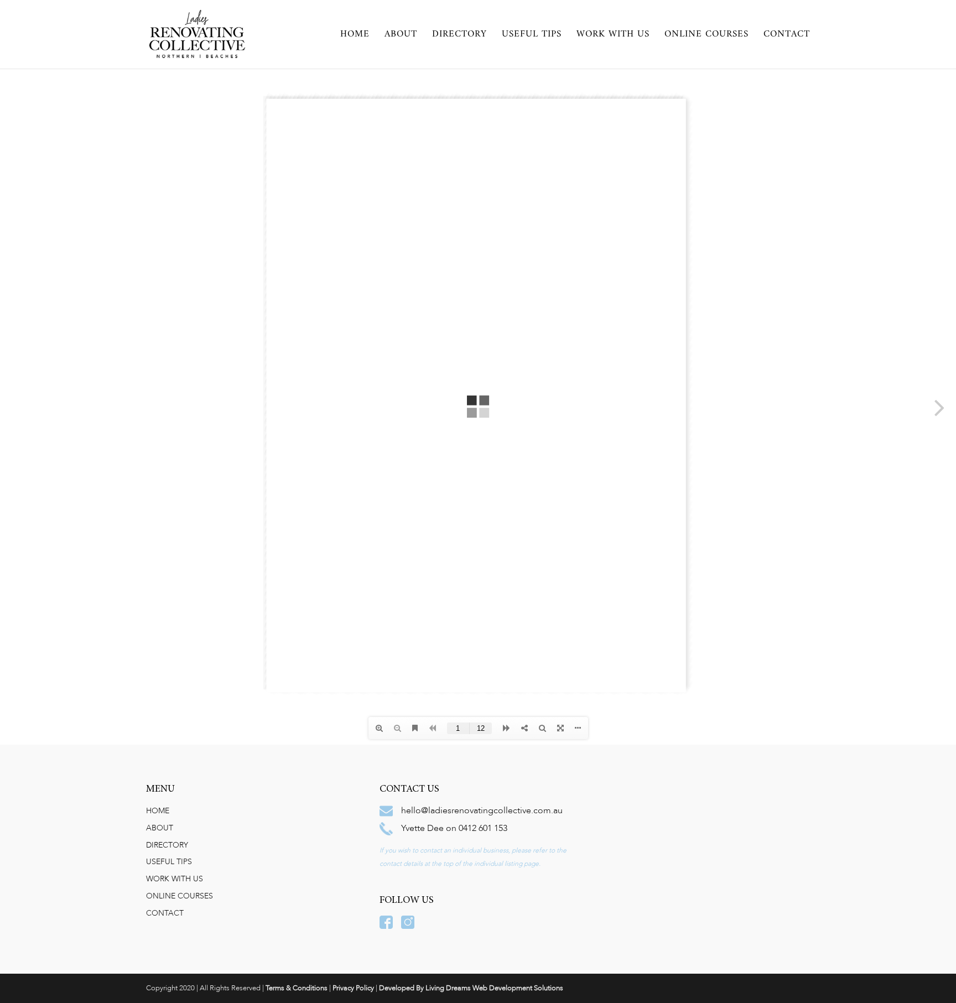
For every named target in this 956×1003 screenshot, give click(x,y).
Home (355, 36)
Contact (786, 36)
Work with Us (613, 36)
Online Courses (706, 36)
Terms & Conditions (297, 988)
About (401, 36)
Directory (459, 36)
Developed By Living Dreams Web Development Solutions (471, 988)
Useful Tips (532, 36)
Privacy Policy (353, 988)
